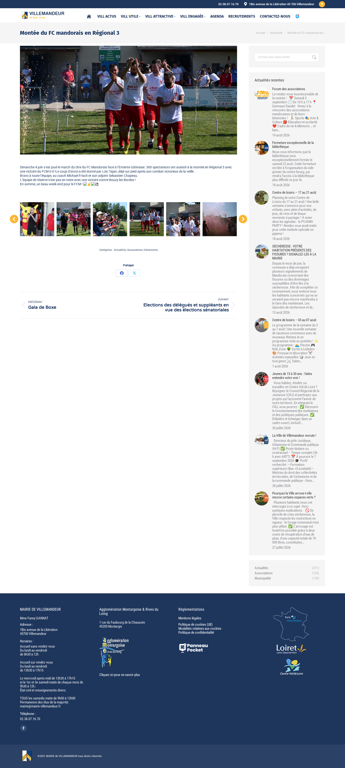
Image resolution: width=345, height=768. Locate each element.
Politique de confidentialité (196, 632)
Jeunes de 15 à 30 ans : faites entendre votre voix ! (292, 376)
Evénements (151, 249)
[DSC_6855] (220, 219)
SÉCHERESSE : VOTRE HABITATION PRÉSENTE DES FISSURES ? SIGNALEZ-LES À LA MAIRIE (294, 252)
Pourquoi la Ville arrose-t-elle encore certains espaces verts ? (293, 495)
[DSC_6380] (74, 219)
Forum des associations (288, 89)
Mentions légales (189, 618)
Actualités (120, 249)
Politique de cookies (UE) (195, 624)
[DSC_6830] (147, 219)
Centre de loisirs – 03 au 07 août (294, 320)
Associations (134, 249)
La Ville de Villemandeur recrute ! (294, 436)
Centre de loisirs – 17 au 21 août (294, 193)
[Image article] (262, 94)
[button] (14, 219)
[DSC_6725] (110, 219)
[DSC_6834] (183, 219)
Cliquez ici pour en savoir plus (119, 675)
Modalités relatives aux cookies (199, 628)
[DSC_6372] (37, 219)
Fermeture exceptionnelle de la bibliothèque (293, 145)
